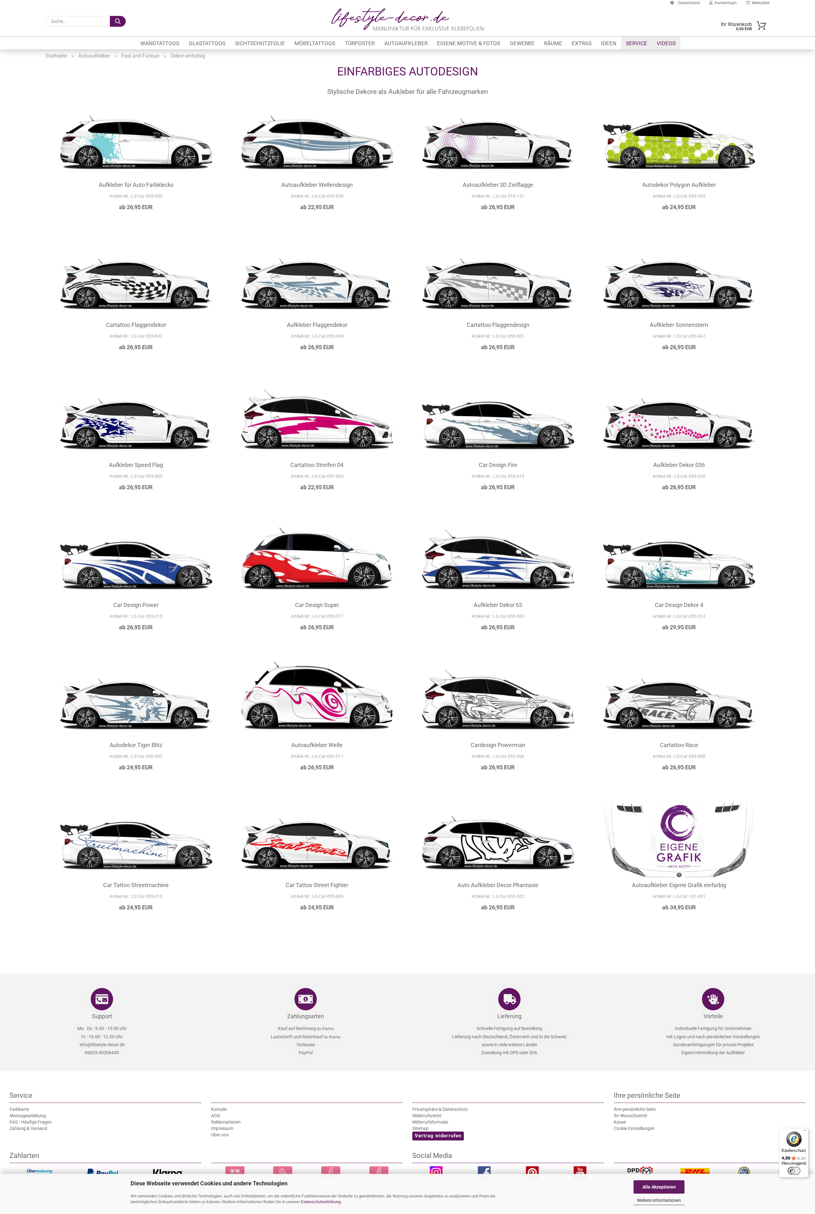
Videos (666, 43)
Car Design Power (136, 605)
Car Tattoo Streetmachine (136, 885)
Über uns (220, 1134)
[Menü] (805, 1132)
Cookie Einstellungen (634, 1128)
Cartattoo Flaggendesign (498, 324)
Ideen (608, 43)
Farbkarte (19, 1109)
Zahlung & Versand (28, 1128)
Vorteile (713, 1016)
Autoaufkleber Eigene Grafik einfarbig (679, 885)
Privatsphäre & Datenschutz (440, 1109)
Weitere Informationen (659, 1200)
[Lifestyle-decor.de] (407, 19)
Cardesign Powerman (498, 745)
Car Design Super (317, 605)
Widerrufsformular (430, 1122)
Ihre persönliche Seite (635, 1109)
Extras (582, 43)
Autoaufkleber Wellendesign (317, 184)
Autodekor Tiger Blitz (136, 745)
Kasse (620, 1122)
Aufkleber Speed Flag (136, 465)
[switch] (794, 1171)
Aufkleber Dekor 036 (679, 465)
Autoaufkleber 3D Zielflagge (498, 184)
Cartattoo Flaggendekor (136, 324)
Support (102, 1016)
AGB (215, 1115)
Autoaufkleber (406, 43)
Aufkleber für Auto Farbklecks (136, 184)
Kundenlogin (725, 3)
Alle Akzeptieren (659, 1186)
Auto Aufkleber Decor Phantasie (497, 885)
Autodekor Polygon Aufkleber (679, 184)
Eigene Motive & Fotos (468, 43)
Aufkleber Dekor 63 (498, 605)
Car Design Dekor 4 (679, 605)
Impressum (222, 1128)
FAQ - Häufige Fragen (31, 1122)
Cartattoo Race (679, 745)
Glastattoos (207, 43)
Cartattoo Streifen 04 (317, 465)
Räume (553, 43)
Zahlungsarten (305, 1016)
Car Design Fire (498, 465)
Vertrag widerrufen (438, 1136)
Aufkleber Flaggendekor (317, 324)
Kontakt (219, 1109)
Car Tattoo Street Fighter (317, 885)
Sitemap (420, 1128)
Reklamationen (226, 1122)
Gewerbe (522, 43)
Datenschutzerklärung (321, 1201)
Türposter (360, 43)
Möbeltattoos (314, 43)
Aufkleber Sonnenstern (679, 324)
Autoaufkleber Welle (317, 745)
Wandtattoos (159, 43)
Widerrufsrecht (427, 1115)
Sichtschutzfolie (260, 43)
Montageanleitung (28, 1115)
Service (636, 43)
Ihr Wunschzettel (630, 1115)
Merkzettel (759, 3)
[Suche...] (118, 21)
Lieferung (509, 1016)
